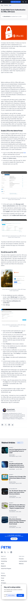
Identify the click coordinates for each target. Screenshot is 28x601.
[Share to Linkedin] (9, 424)
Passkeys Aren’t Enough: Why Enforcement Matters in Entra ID (17, 478)
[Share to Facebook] (2, 424)
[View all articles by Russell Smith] (4, 410)
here (24, 152)
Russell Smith (12, 16)
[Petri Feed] (8, 552)
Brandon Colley (12, 482)
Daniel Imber (12, 455)
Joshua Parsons (12, 496)
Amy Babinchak (12, 510)
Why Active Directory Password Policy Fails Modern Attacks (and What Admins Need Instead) (17, 521)
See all (19, 442)
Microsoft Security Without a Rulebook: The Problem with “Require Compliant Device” (17, 506)
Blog (2, 5)
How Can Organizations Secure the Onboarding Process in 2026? (17, 451)
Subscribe (14, 538)
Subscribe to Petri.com (15, 1)
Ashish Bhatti (12, 469)
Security (6, 5)
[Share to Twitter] (5, 424)
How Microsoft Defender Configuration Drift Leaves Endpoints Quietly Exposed (16, 465)
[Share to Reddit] (12, 424)
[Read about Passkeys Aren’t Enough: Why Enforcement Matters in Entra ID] (5, 477)
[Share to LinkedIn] (11, 552)
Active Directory (13, 488)
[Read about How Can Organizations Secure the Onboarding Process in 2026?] (5, 450)
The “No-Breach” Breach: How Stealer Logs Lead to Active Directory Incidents (17, 492)
